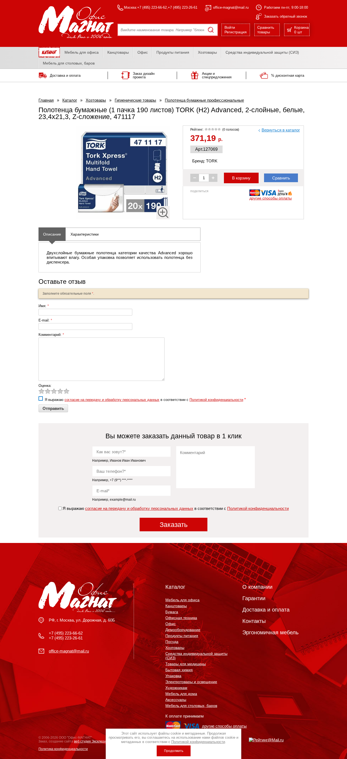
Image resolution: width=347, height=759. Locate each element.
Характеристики (84, 234)
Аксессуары (175, 699)
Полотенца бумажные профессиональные (204, 100)
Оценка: (45, 386)
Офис (142, 52)
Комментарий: (51, 335)
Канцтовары (118, 52)
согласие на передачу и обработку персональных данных (112, 400)
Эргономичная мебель (270, 632)
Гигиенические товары (135, 100)
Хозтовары (207, 52)
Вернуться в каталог (281, 130)
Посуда (171, 641)
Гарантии (253, 598)
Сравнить (281, 178)
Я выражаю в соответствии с (176, 508)
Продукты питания (172, 52)
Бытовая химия (179, 670)
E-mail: (45, 320)
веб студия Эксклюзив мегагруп (98, 741)
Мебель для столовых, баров (69, 63)
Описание (52, 234)
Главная (46, 100)
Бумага (171, 612)
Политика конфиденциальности (63, 749)
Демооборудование (182, 630)
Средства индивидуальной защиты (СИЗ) (262, 52)
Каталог (69, 100)
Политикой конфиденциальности (216, 400)
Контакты (254, 621)
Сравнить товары (265, 29)
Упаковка (173, 676)
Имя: (43, 306)
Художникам (176, 688)
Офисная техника (181, 618)
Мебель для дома (181, 694)
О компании (257, 587)
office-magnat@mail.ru (231, 7)
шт (301, 29)
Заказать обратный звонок (285, 16)
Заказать (174, 524)
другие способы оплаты (270, 198)
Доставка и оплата (266, 610)
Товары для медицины (185, 664)
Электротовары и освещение (191, 682)
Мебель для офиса (82, 52)
